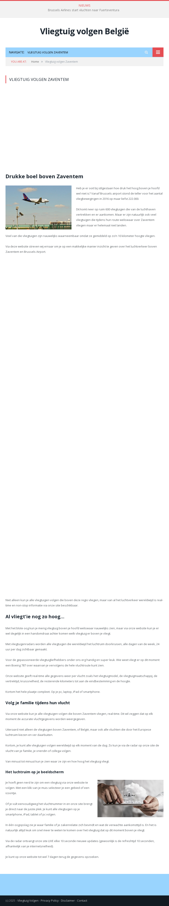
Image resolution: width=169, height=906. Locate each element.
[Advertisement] (84, 131)
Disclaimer (68, 900)
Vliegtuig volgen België (84, 31)
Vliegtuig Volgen (28, 900)
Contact (82, 900)
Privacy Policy (50, 900)
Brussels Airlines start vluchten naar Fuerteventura (83, 10)
